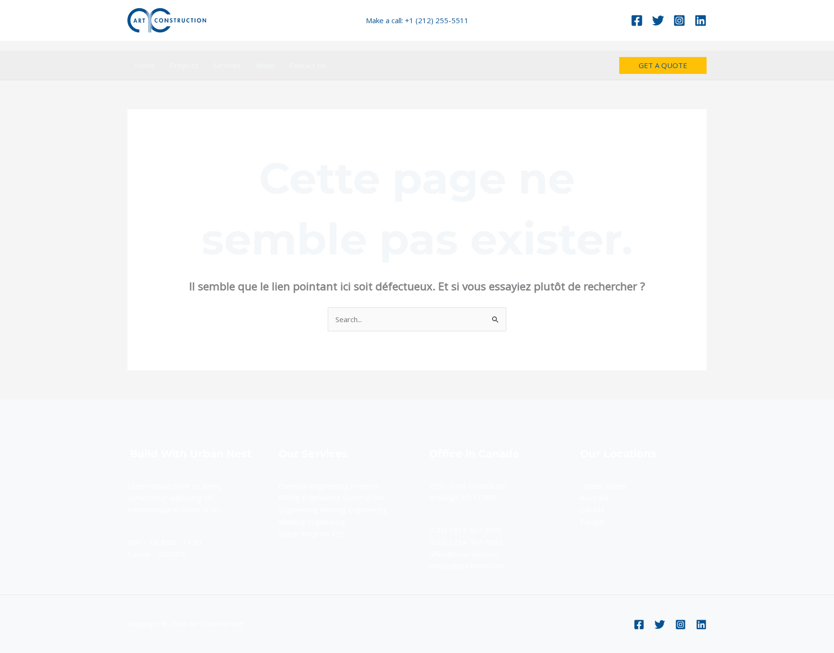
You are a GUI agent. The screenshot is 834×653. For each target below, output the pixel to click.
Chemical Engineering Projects (328, 486)
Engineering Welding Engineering (332, 509)
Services (227, 65)
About (265, 65)
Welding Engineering (312, 521)
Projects (184, 65)
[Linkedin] (701, 20)
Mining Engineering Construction (331, 497)
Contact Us (308, 65)
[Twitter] (658, 20)
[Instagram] (679, 20)
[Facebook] (637, 20)
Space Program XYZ (311, 534)
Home (145, 65)
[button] (663, 65)
